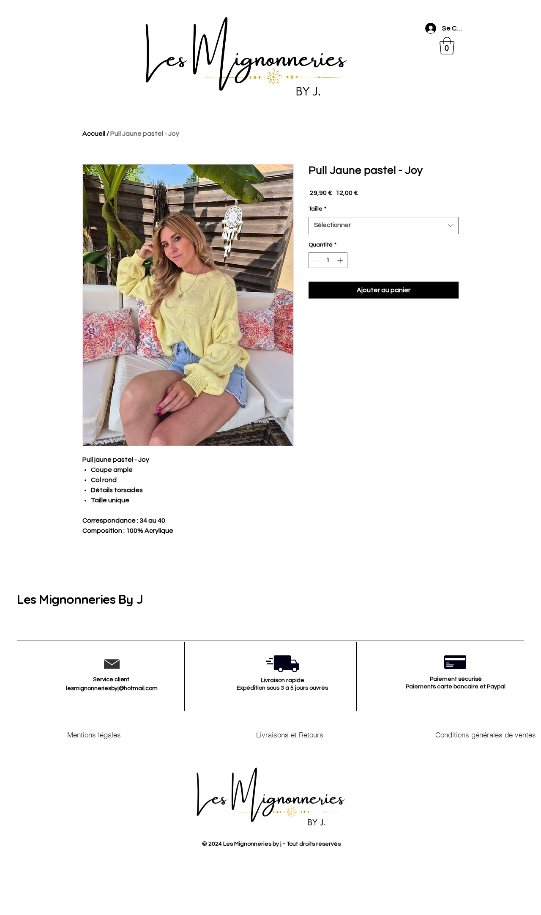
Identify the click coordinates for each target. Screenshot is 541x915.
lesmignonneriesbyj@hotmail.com (112, 688)
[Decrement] (315, 260)
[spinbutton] (328, 260)
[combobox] (384, 225)
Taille (317, 209)
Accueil (93, 133)
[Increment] (341, 260)
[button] (447, 46)
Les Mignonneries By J (80, 599)
